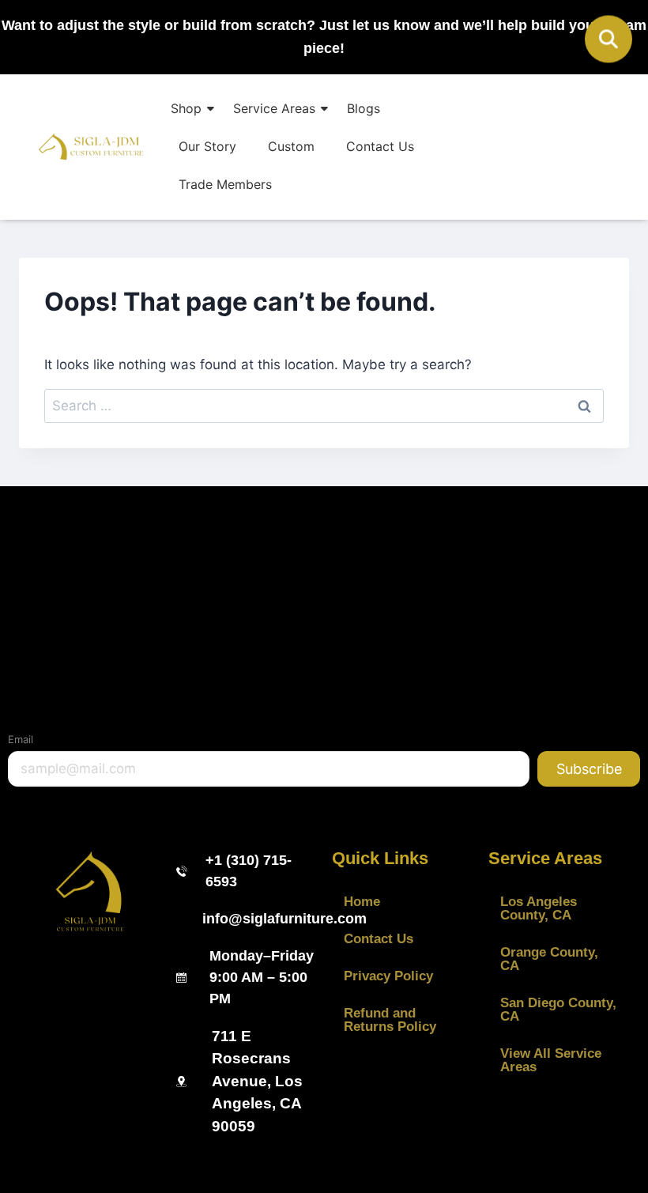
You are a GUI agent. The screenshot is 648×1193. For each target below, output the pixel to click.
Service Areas (274, 108)
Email (20, 739)
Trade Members (225, 184)
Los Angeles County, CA (538, 908)
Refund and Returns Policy (390, 1020)
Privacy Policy (388, 975)
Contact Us (380, 146)
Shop (186, 108)
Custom (291, 146)
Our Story (207, 146)
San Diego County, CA (558, 1009)
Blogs (363, 108)
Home (362, 901)
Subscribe (589, 769)
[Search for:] (324, 405)
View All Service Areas (550, 1060)
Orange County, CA (549, 959)
